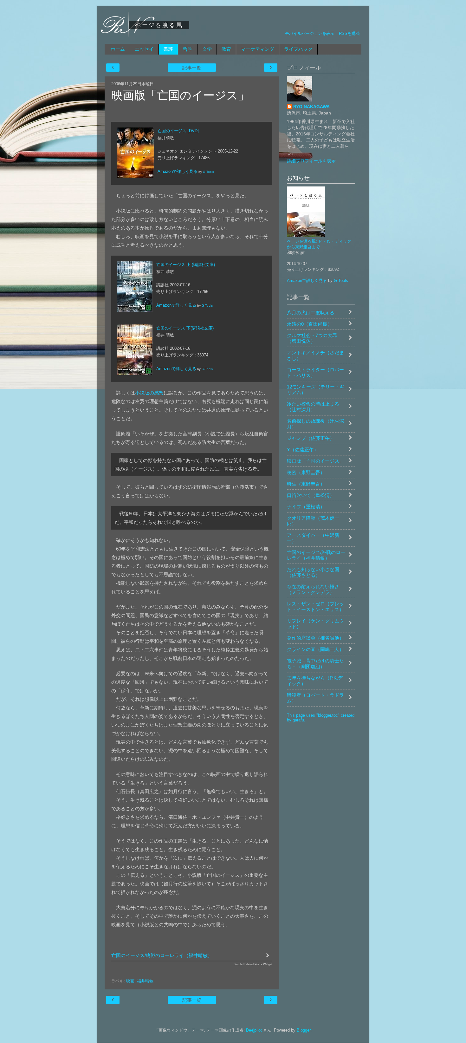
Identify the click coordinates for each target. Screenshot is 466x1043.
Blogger (303, 1030)
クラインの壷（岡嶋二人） (315, 649)
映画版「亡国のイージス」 (315, 461)
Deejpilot (254, 1030)
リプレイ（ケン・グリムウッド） (315, 623)
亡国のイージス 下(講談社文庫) (185, 328)
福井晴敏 (145, 981)
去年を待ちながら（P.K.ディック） (315, 680)
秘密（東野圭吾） (306, 472)
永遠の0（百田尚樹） (309, 324)
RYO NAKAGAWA (311, 106)
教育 (226, 49)
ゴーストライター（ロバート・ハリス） (315, 372)
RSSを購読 (349, 33)
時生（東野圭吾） (306, 483)
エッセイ (144, 49)
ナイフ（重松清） (306, 506)
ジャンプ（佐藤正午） (310, 438)
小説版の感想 (149, 392)
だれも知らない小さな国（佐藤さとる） (313, 572)
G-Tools (208, 171)
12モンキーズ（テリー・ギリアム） (315, 389)
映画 (130, 981)
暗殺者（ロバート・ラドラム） (315, 697)
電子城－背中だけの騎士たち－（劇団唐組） (315, 663)
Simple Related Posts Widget (253, 964)
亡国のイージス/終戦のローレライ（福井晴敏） (161, 955)
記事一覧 (191, 67)
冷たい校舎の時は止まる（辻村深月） (313, 406)
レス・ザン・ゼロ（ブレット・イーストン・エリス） (315, 606)
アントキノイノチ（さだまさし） (315, 355)
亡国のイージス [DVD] (178, 130)
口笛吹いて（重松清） (310, 495)
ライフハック (298, 49)
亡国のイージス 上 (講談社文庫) (185, 264)
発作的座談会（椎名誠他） (315, 638)
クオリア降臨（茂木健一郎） (313, 520)
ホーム (118, 49)
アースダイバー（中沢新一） (313, 538)
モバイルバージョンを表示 (309, 33)
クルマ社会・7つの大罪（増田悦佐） (312, 338)
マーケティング (257, 49)
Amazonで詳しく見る (177, 171)
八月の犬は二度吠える (310, 312)
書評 (168, 49)
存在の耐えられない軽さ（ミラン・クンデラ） (313, 589)
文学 (207, 49)
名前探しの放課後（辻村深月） (315, 423)
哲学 (187, 49)
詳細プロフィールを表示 (311, 160)
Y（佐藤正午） (303, 449)
